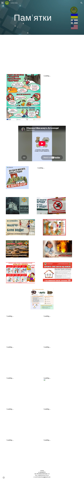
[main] (33, 17)
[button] (2, 3)
